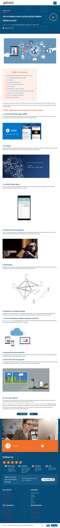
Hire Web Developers (7, 508)
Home (4, 24)
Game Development (6, 502)
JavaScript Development (7, 498)
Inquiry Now (47, 479)
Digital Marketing (6, 500)
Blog (8, 24)
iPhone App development (9, 403)
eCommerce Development (8, 496)
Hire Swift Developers (35, 517)
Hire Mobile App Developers (36, 508)
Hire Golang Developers (7, 517)
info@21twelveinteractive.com (30, 478)
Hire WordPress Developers (8, 513)
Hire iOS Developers (35, 510)
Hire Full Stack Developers (8, 515)
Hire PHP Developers (7, 510)
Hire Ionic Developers (35, 515)
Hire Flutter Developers (35, 513)
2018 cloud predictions (8, 320)
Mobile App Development (7, 492)
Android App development (20, 403)
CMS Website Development (8, 494)
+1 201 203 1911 (27, 480)
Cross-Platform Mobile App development (38, 403)
